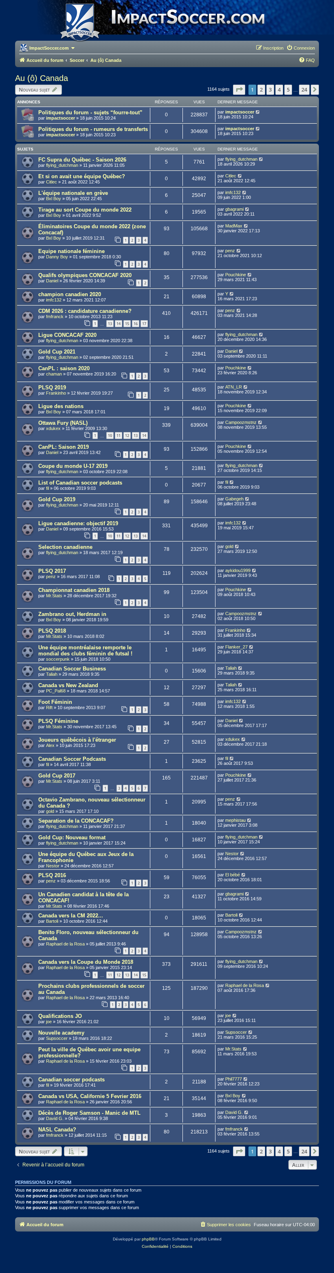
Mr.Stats (54, 595)
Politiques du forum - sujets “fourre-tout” (90, 112)
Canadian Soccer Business (72, 669)
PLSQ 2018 (52, 631)
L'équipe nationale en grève (73, 193)
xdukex (53, 428)
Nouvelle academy (61, 1033)
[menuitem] (300, 48)
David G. (55, 1118)
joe (49, 1021)
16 (136, 323)
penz (230, 250)
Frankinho (56, 393)
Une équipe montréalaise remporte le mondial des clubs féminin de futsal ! (85, 650)
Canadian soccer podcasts (71, 1079)
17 (144, 323)
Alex (50, 745)
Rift (49, 707)
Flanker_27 (236, 646)
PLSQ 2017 (52, 571)
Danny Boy (57, 256)
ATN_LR (233, 386)
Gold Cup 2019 (56, 499)
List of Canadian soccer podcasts (80, 483)
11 (118, 435)
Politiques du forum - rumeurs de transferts (93, 129)
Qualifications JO (60, 1016)
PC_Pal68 (56, 690)
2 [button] (261, 89)
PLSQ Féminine (58, 721)
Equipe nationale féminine (71, 251)
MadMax (233, 225)
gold (229, 546)
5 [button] (288, 89)
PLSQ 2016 (52, 875)
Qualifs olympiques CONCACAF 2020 (85, 275)
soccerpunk (58, 659)
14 (118, 323)
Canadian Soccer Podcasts (72, 759)
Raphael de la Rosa (65, 943)
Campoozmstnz (241, 422)
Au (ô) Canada (41, 78)
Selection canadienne (65, 547)
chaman (54, 373)
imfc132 (233, 192)
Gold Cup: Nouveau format (71, 837)
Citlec (51, 181)
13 (110, 323)
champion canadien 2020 (69, 294)
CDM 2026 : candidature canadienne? (85, 311)
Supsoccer (57, 1038)
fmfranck (55, 316)
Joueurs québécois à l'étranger (77, 740)
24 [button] (304, 89)
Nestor (52, 865)
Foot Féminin (55, 702)
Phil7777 (233, 1078)
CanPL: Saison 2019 (63, 447)
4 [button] (279, 89)
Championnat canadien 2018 (74, 590)
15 (127, 323)
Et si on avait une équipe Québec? (81, 176)
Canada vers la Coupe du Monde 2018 (85, 962)
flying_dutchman (62, 165)
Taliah (51, 674)
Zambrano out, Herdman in (72, 614)
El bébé (232, 874)
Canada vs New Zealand (68, 685)
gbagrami (234, 209)
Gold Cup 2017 (56, 776)
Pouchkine (235, 274)
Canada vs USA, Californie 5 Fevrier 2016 (89, 1096)
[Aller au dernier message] (258, 111)
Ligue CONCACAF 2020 (67, 335)
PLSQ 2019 (52, 387)
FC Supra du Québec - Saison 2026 (82, 160)
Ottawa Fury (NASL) (63, 423)
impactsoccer (60, 118)
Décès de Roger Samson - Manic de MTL (89, 1113)
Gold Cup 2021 (56, 352)
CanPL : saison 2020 (64, 368)
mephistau (235, 820)
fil (47, 488)
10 (110, 435)
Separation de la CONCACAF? (76, 821)
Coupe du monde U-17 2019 (73, 466)
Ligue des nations (61, 406)
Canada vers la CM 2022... (70, 916)
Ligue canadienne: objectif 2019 (78, 523)
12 (127, 435)
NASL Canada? (57, 1130)
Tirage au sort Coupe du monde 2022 (85, 210)
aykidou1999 (237, 570)
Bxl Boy (53, 198)
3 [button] (270, 89)
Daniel (52, 280)
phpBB (148, 1239)
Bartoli (52, 921)
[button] (239, 89)
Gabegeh (234, 498)
